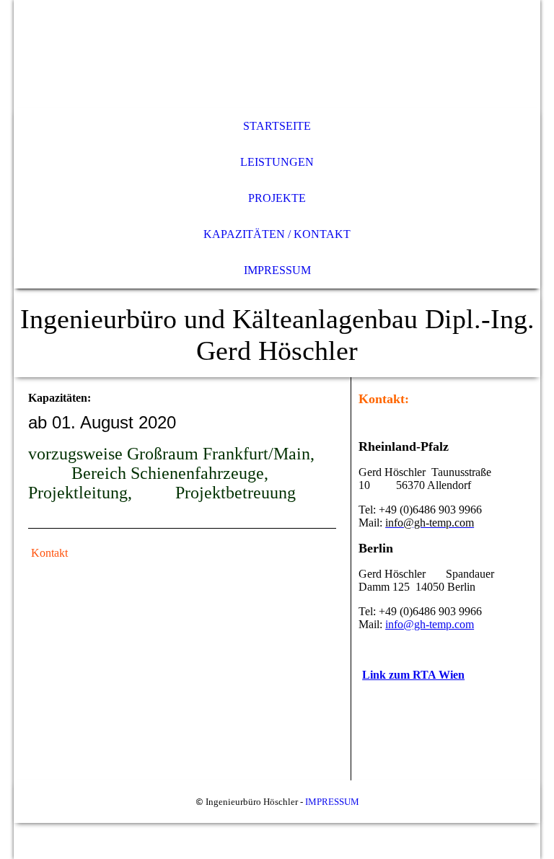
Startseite (277, 126)
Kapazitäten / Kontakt (277, 234)
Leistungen (277, 162)
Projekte (277, 198)
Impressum (277, 270)
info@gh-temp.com (429, 624)
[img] (277, 54)
